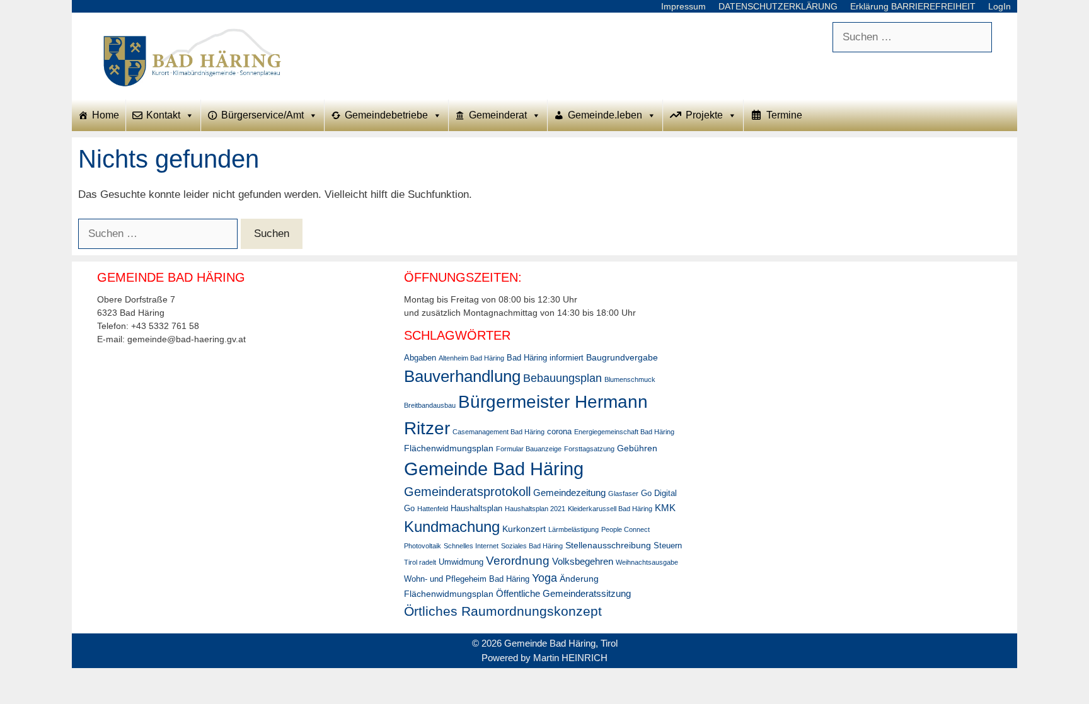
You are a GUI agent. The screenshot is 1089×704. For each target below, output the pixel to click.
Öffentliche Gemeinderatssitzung (563, 593)
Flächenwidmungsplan (448, 448)
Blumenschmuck (629, 379)
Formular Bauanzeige (529, 449)
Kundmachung (452, 526)
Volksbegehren (582, 561)
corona (559, 431)
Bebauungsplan (562, 378)
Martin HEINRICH (570, 657)
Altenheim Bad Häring (471, 358)
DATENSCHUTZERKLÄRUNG (778, 6)
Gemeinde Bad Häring (494, 468)
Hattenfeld (432, 508)
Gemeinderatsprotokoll (467, 492)
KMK (665, 507)
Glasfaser (623, 493)
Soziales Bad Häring (532, 546)
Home (105, 115)
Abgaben (420, 358)
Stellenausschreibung (608, 545)
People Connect (625, 529)
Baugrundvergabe (622, 357)
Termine (784, 115)
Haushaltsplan (476, 508)
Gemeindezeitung (569, 492)
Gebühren (637, 448)
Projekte (704, 115)
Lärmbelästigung (573, 529)
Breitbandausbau (430, 405)
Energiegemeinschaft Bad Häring (624, 432)
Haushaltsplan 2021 (535, 508)
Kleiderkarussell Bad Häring (610, 508)
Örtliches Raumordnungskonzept (503, 611)
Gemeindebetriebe (386, 115)
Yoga (544, 578)
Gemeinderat (498, 115)
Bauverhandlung (462, 376)
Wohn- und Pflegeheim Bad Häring (466, 579)
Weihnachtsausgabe (647, 562)
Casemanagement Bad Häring (498, 432)
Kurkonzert (524, 529)
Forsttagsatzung (589, 449)
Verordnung (518, 560)
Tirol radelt (420, 562)
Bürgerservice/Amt (262, 115)
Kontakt (163, 115)
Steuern (668, 545)
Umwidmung (461, 562)
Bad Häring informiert (545, 358)
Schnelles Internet (471, 546)
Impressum (683, 6)
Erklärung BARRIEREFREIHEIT (913, 6)
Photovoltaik (422, 546)
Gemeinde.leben (605, 115)
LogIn (999, 6)
